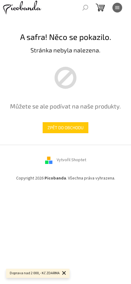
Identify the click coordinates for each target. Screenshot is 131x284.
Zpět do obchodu (65, 127)
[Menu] (117, 8)
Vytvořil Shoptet (71, 160)
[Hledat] (85, 8)
